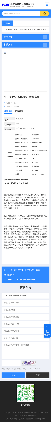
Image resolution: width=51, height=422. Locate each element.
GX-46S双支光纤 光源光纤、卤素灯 (27, 270)
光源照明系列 (35, 29)
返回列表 (10, 275)
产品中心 (7, 23)
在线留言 (19, 111)
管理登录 (29, 419)
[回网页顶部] (47, 326)
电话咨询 (47, 335)
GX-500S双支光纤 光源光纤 (24, 280)
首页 (15, 29)
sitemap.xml (40, 419)
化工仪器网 (19, 419)
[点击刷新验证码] (29, 363)
